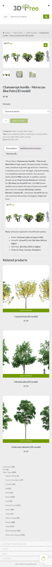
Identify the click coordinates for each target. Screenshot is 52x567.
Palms (17, 137)
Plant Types (18, 33)
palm (12, 137)
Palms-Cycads (31, 33)
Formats (6, 104)
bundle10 (14, 134)
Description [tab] (11, 148)
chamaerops (30, 134)
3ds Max (11, 139)
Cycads (38, 134)
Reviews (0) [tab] (11, 153)
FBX (16, 139)
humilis (44, 134)
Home (7, 33)
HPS (35, 564)
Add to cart (18, 121)
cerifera (22, 134)
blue (9, 134)
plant (22, 137)
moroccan (6, 137)
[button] (46, 45)
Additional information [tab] (30, 148)
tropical (28, 137)
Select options (26, 310)
